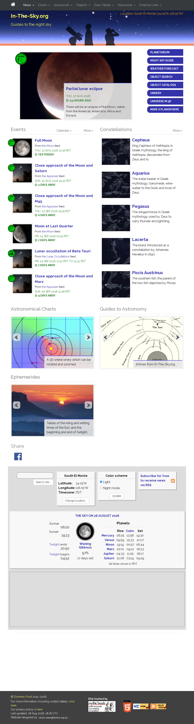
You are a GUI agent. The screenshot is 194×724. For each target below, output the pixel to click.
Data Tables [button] (103, 5)
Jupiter (108, 553)
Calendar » (63, 130)
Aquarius (141, 173)
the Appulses (50, 176)
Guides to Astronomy (123, 309)
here (39, 709)
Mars (110, 549)
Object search (161, 76)
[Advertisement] (97, 599)
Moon (110, 544)
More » (88, 130)
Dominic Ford (23, 696)
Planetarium (160, 52)
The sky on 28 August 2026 (97, 516)
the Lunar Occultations (56, 256)
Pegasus (140, 206)
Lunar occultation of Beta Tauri (63, 251)
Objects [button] (82, 5)
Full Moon (43, 140)
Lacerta (140, 239)
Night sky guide (162, 60)
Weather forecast (164, 68)
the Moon (48, 145)
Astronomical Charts (33, 309)
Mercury (108, 535)
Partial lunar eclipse (84, 88)
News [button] (27, 5)
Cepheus (141, 139)
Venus (109, 540)
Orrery (155, 93)
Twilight (54, 544)
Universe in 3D (160, 101)
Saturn (109, 558)
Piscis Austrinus (147, 272)
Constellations (116, 129)
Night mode (111, 488)
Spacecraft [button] (62, 5)
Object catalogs (163, 84)
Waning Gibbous (85, 545)
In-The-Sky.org (29, 16)
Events (18, 129)
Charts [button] (43, 5)
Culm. (130, 531)
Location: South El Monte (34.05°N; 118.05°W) (151, 13)
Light (106, 482)
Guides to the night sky (31, 24)
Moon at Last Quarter (54, 226)
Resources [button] (125, 5)
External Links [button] (149, 5)
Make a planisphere (164, 109)
